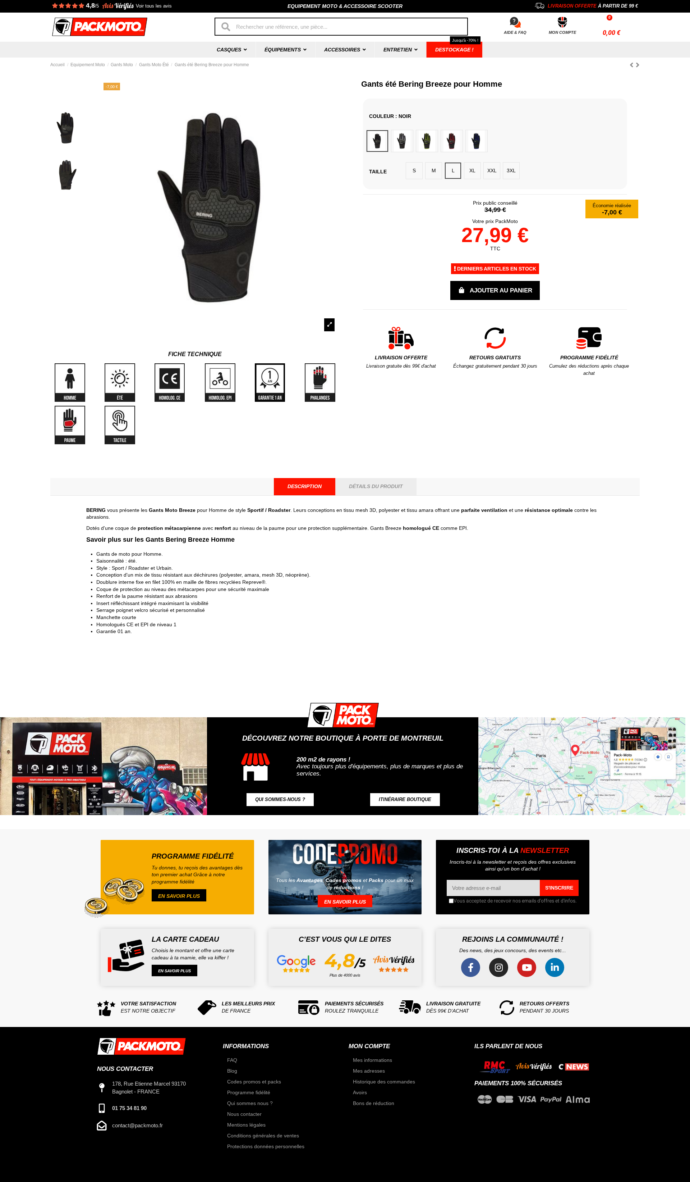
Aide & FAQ (515, 32)
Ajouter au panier (501, 290)
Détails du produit (376, 486)
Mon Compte (562, 32)
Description (305, 486)
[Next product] (638, 65)
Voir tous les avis (154, 6)
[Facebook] (470, 967)
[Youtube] (526, 967)
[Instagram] (498, 967)
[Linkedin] (554, 967)
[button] (280, 799)
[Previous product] (633, 65)
